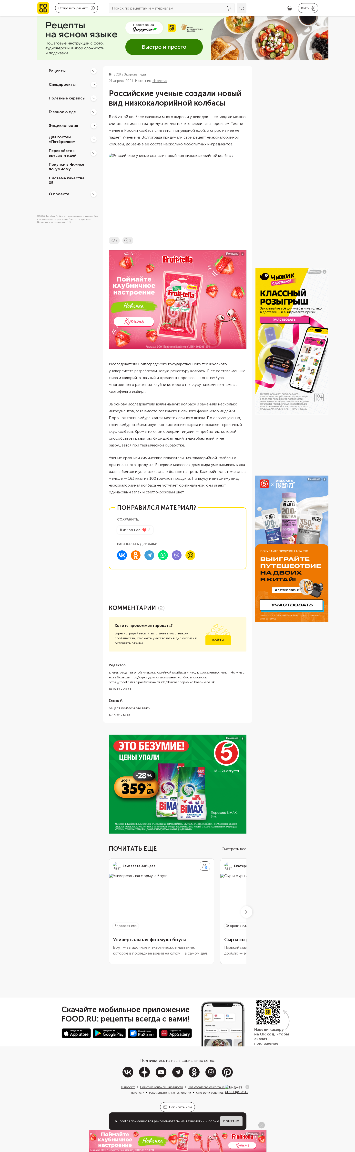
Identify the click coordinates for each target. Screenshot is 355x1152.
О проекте (59, 194)
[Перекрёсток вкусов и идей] (94, 153)
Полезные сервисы (67, 98)
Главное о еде (62, 111)
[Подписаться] (205, 866)
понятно (231, 1121)
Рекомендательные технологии (170, 1092)
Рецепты (57, 70)
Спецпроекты (62, 84)
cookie (213, 1121)
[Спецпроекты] (94, 84)
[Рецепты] (94, 71)
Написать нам (180, 1107)
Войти (218, 640)
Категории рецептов (210, 1092)
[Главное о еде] (94, 112)
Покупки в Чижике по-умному (66, 166)
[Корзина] (289, 8)
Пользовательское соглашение (208, 1087)
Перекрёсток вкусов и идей (63, 153)
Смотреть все (234, 849)
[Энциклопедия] (94, 126)
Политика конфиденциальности (161, 1087)
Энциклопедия (63, 125)
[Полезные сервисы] (94, 98)
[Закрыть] (247, 1087)
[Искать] (241, 8)
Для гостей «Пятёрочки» (62, 139)
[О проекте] (94, 194)
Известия (159, 81)
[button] (246, 912)
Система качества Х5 (66, 180)
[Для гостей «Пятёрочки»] (94, 139)
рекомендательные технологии (179, 1121)
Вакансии (137, 1092)
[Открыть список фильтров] (229, 8)
